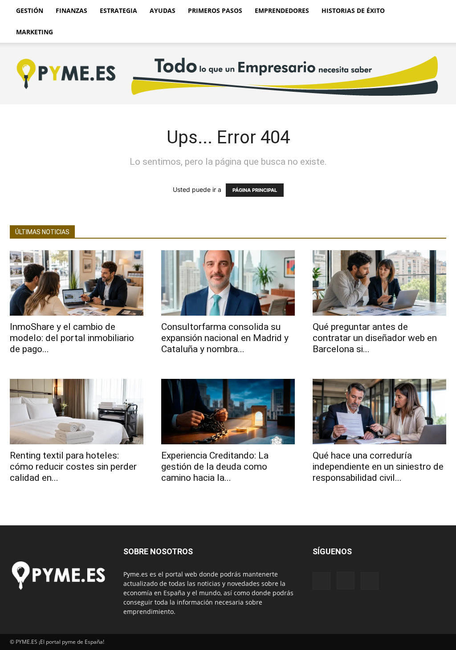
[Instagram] (345, 580)
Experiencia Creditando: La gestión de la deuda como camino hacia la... (215, 466)
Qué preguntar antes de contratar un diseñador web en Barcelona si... (375, 337)
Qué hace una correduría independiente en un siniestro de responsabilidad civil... (378, 466)
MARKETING (34, 32)
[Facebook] (321, 581)
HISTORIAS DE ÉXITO (353, 10)
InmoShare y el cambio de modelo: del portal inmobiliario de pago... (72, 337)
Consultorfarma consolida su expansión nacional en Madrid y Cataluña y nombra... (225, 337)
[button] (435, 11)
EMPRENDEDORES (282, 10)
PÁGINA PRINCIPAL (254, 190)
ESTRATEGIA (118, 10)
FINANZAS (71, 10)
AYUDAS (162, 10)
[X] (370, 581)
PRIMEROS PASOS (215, 10)
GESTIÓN (29, 10)
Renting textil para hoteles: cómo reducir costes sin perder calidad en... (73, 466)
